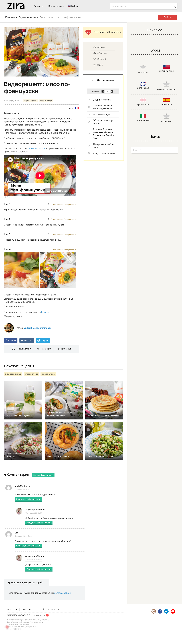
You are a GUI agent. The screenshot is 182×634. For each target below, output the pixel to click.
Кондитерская (56, 6)
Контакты (28, 609)
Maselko (45, 312)
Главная (10, 17)
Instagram (46, 349)
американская (166, 70)
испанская (166, 104)
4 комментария (24, 349)
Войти (167, 17)
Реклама (12, 609)
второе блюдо (31, 374)
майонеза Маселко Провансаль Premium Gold (104, 135)
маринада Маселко (103, 108)
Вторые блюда (46, 100)
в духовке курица (13, 374)
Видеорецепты (27, 17)
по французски (48, 374)
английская (143, 87)
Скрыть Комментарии (43, 475)
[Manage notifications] (7, 627)
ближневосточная (166, 89)
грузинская (143, 104)
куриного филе (103, 99)
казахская (166, 121)
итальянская (143, 120)
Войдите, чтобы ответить (28, 499)
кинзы (113, 153)
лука (108, 114)
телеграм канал (37, 148)
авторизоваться (62, 592)
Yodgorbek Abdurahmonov (37, 327)
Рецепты (39, 6)
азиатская (143, 72)
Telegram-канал (64, 349)
